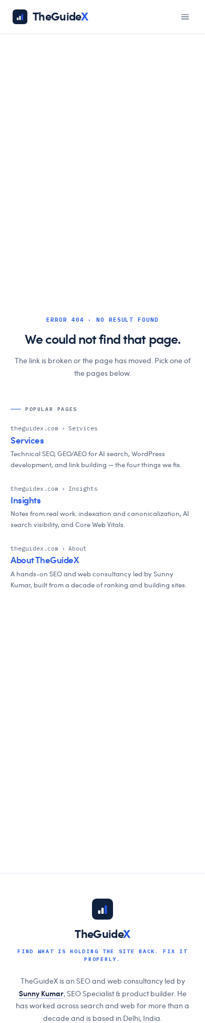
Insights (26, 500)
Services (27, 440)
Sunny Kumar (41, 994)
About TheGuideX (45, 560)
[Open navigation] (185, 16)
